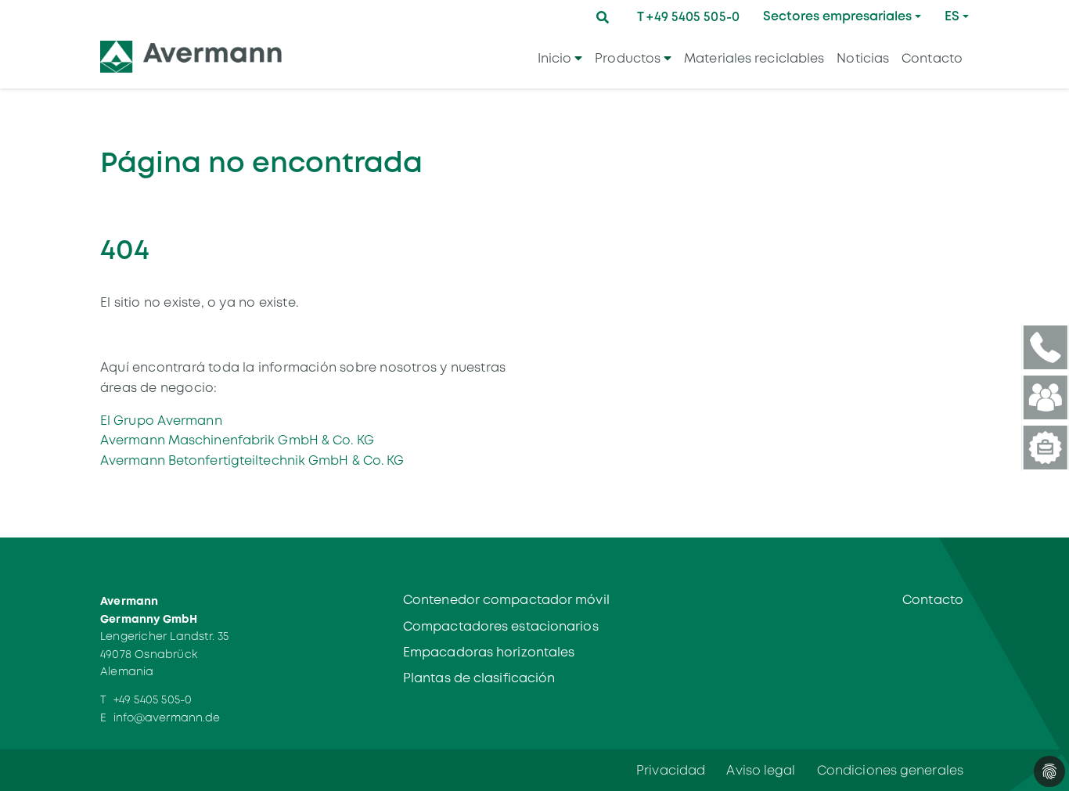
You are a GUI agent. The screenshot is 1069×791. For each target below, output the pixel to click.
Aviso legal (760, 770)
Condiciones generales (890, 770)
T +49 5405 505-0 (688, 16)
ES (952, 16)
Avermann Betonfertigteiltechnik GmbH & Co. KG (252, 460)
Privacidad (670, 770)
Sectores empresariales (837, 16)
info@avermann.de (167, 717)
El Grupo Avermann (161, 420)
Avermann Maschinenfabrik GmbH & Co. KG (237, 440)
